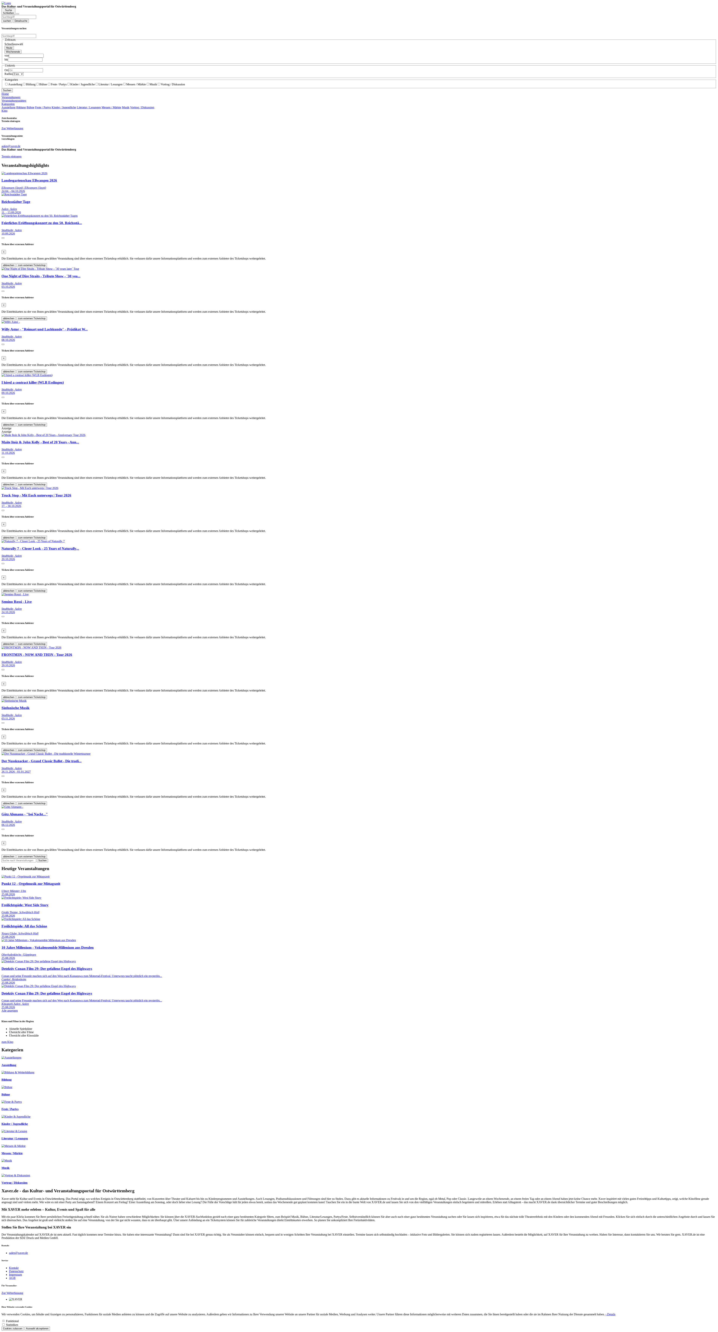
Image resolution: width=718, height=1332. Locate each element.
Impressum (15, 1274)
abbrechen (8, 265)
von (6, 55)
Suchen (7, 90)
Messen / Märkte (136, 84)
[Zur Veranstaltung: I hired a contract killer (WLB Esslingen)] (27, 375)
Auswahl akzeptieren (37, 1328)
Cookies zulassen (12, 1328)
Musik (153, 84)
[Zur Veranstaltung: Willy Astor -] (10, 322)
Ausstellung (15, 84)
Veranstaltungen (10, 97)
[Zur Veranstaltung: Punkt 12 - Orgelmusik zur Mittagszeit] (25, 876)
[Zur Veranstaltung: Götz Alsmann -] (12, 806)
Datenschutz (16, 1271)
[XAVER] (6, 3)
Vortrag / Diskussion (173, 84)
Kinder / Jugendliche (82, 84)
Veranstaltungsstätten (13, 100)
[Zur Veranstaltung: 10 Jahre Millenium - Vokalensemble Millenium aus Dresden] (38, 940)
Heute (9, 47)
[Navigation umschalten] (17, 13)
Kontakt (14, 1267)
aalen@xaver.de (18, 1252)
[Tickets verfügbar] (2, 238)
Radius (8, 73)
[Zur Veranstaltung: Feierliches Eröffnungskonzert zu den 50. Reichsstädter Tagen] (39, 215)
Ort (6, 70)
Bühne (43, 84)
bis (6, 59)
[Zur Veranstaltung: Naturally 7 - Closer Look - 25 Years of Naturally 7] (33, 541)
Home (5, 93)
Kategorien (8, 104)
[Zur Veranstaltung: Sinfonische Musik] (14, 700)
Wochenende (13, 51)
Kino (4, 110)
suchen (7, 20)
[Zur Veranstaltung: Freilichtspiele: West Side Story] (21, 897)
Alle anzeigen (9, 1010)
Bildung (31, 84)
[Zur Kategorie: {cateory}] (11, 1057)
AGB (12, 1278)
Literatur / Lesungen (110, 84)
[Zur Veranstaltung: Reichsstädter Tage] (14, 194)
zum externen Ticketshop (31, 265)
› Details (610, 1314)
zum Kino (7, 1041)
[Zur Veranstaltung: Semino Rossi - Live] (15, 594)
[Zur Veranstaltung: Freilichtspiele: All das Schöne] (20, 919)
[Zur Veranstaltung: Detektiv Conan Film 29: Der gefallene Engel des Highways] (38, 961)
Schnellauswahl (13, 44)
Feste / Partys (59, 84)
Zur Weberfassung (12, 128)
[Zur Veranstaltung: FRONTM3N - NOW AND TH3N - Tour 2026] (31, 647)
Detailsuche (21, 20)
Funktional (12, 1321)
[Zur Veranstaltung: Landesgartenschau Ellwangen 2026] (24, 173)
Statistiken (12, 1324)
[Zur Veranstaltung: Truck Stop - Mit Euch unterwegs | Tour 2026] (29, 488)
